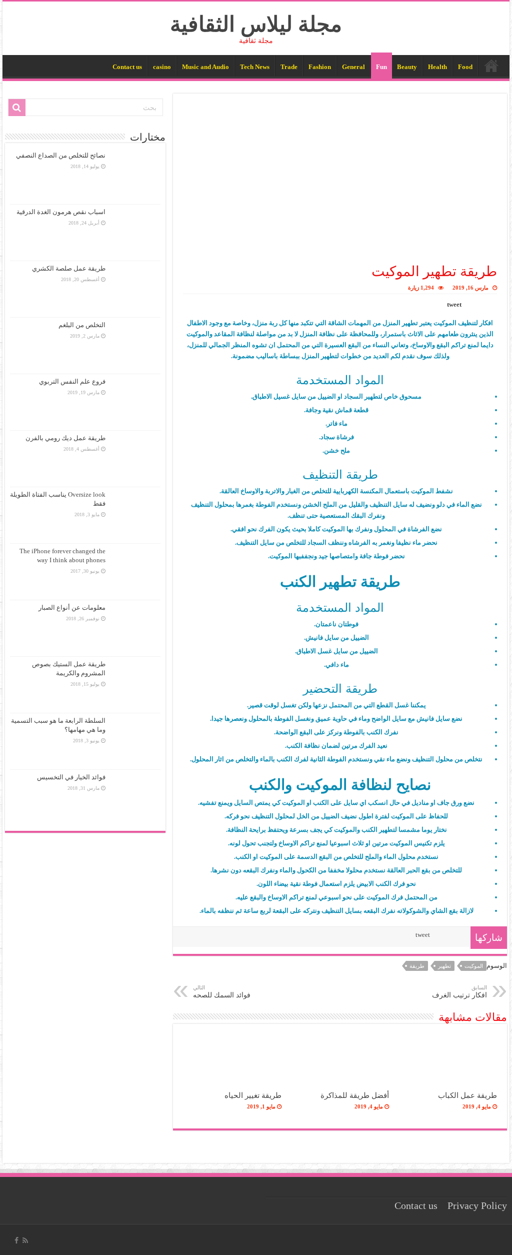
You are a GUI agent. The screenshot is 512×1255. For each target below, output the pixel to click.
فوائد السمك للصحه (221, 991)
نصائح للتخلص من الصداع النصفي (61, 155)
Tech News (255, 67)
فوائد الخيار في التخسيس (71, 777)
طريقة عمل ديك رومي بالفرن (66, 438)
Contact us (127, 67)
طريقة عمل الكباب (467, 1095)
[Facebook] (17, 1240)
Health (437, 67)
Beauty (407, 67)
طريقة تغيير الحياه (253, 1095)
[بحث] (17, 107)
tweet (454, 304)
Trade (289, 67)
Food (465, 67)
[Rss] (25, 1240)
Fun (381, 67)
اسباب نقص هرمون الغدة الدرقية (61, 212)
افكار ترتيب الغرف (459, 991)
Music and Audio (205, 67)
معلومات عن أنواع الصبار (72, 607)
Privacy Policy (477, 1205)
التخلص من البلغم (82, 325)
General (353, 67)
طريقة (417, 966)
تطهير (444, 966)
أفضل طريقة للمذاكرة (354, 1095)
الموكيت (473, 966)
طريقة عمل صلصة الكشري (69, 268)
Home (491, 65)
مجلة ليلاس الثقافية (256, 24)
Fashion (319, 67)
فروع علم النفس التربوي (72, 381)
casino (162, 67)
